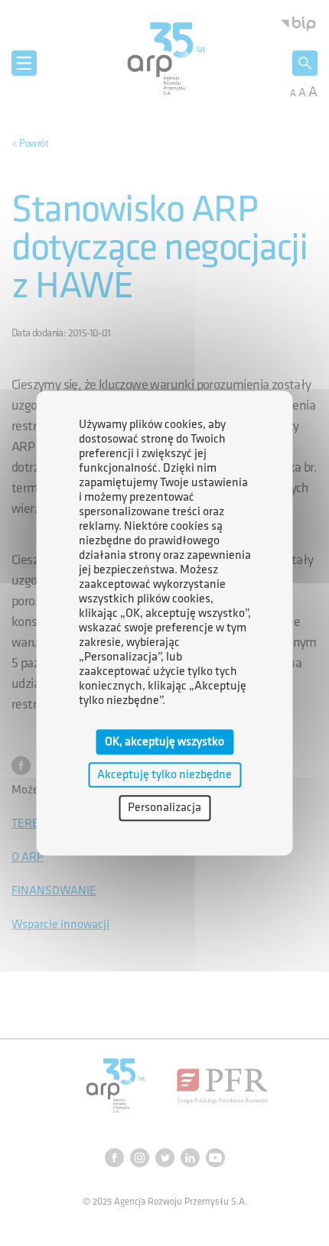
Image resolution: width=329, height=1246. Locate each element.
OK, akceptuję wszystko (164, 742)
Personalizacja (164, 808)
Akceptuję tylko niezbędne (164, 774)
